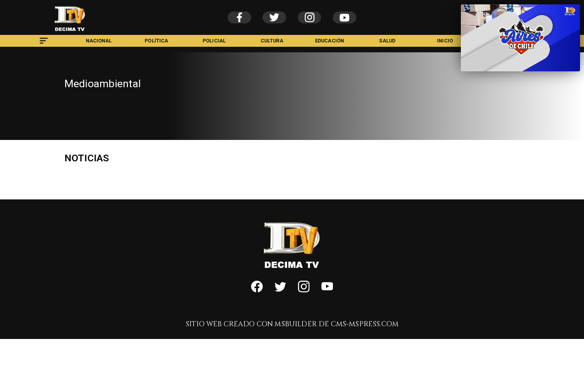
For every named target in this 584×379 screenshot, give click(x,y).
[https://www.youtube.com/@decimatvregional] (327, 290)
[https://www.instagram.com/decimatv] (303, 290)
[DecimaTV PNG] (69, 33)
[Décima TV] (43, 45)
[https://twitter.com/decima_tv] (280, 290)
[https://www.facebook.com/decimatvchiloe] (257, 290)
